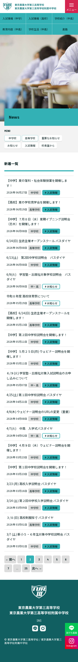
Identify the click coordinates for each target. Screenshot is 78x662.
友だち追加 (71, 632)
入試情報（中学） (13, 18)
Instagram (71, 645)
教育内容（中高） (13, 29)
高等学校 (30, 138)
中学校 (12, 138)
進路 (65, 29)
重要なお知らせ (51, 138)
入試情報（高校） (39, 18)
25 (26, 568)
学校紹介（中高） (65, 18)
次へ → (37, 568)
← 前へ (10, 559)
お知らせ (12, 145)
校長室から (48, 145)
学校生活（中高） (39, 29)
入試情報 (30, 145)
